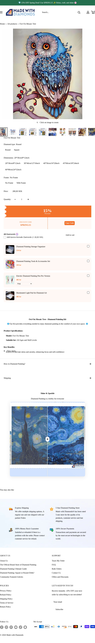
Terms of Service (6, 603)
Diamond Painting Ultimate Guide (13, 569)
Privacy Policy (5, 591)
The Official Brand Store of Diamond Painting (18, 565)
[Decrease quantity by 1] (15, 199)
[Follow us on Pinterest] (11, 627)
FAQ (54, 565)
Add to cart (70, 235)
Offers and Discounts (60, 577)
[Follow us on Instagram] (6, 627)
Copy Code (69, 223)
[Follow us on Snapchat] (25, 627)
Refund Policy (5, 595)
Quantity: (7, 199)
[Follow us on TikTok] (20, 627)
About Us (4, 561)
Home (2, 24)
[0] (93, 12)
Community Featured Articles (11, 577)
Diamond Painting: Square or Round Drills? (17, 573)
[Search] (79, 12)
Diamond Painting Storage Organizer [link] (30, 247)
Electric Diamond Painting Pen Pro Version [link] (33, 276)
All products (12, 24)
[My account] (88, 12)
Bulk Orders (56, 569)
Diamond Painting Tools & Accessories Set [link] (33, 261)
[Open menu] (1, 12)
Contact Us (56, 573)
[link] (10, 249)
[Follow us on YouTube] (16, 627)
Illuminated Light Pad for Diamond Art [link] (31, 293)
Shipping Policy (6, 599)
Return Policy (5, 607)
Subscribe (59, 609)
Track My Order (58, 561)
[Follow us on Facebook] (1, 627)
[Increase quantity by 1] (28, 199)
